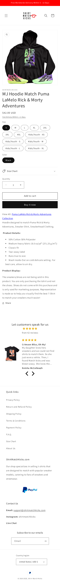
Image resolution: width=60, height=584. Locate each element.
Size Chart (11, 441)
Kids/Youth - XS (36, 134)
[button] (6, 15)
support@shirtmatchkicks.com (29, 510)
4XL (19, 134)
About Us (10, 448)
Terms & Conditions (16, 420)
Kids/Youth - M (35, 141)
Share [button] (8, 303)
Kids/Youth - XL (36, 148)
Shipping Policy (13, 413)
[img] (30, 328)
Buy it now (30, 204)
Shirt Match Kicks (35, 578)
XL (34, 127)
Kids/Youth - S (13, 141)
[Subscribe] (45, 541)
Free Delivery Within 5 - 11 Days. (14, 117)
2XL (45, 127)
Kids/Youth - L (13, 148)
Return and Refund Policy (19, 406)
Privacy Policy (13, 400)
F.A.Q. (9, 434)
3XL (7, 134)
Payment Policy (13, 427)
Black (8, 160)
